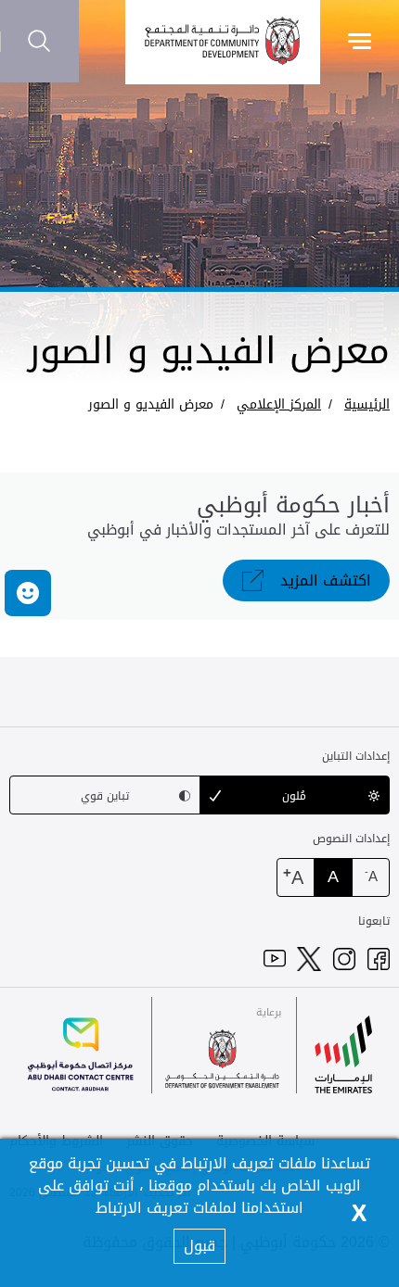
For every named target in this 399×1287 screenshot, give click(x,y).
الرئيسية (367, 404)
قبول (199, 1245)
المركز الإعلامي (279, 404)
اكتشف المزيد (325, 581)
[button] (28, 593)
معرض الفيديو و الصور (150, 404)
